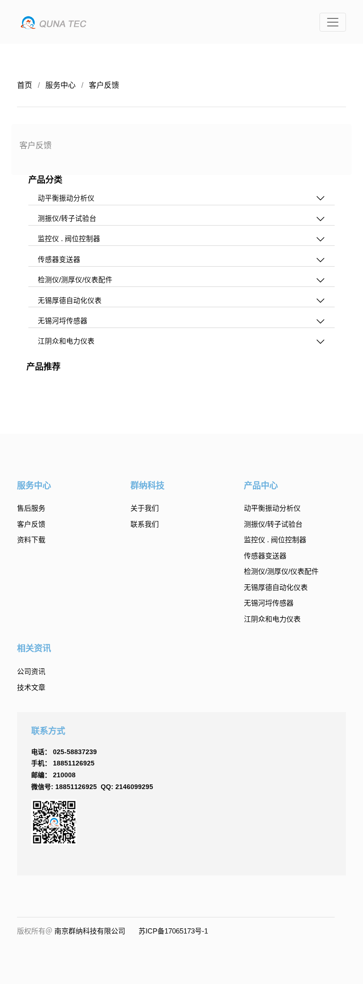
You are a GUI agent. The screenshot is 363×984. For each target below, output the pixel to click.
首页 (24, 85)
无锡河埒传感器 (269, 603)
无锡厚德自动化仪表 (276, 587)
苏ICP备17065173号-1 (173, 931)
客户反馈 (104, 85)
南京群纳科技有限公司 (89, 931)
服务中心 (60, 85)
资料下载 (31, 540)
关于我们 (144, 508)
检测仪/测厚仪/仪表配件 (281, 571)
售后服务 (31, 508)
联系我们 (144, 524)
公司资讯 (31, 671)
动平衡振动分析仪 (272, 508)
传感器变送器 (265, 556)
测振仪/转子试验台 (273, 524)
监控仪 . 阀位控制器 (275, 540)
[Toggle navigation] (333, 22)
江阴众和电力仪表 (272, 619)
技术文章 (31, 687)
